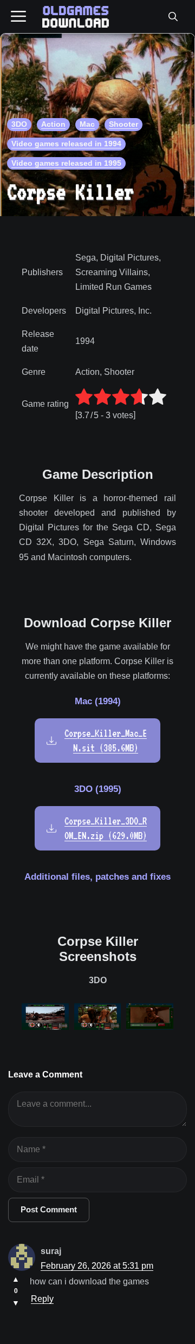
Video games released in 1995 (66, 163)
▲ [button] (16, 1279)
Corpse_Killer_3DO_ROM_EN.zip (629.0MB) (105, 828)
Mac (87, 124)
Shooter (123, 124)
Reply (42, 1298)
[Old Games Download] (75, 17)
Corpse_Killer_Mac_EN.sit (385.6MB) (105, 741)
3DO (19, 124)
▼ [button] (16, 1302)
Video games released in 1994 (66, 143)
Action (53, 124)
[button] (172, 16)
